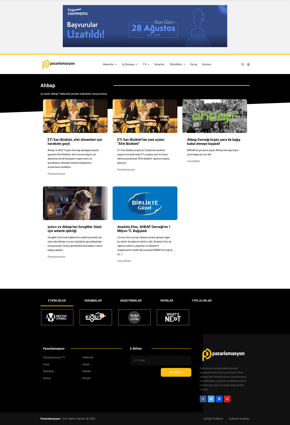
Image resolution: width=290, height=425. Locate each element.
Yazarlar (159, 64)
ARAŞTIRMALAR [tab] (131, 300)
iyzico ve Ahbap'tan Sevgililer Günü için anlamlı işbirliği (74, 229)
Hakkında (87, 357)
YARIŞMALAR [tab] (93, 300)
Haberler (109, 64)
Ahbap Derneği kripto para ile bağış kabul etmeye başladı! (213, 142)
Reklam (86, 371)
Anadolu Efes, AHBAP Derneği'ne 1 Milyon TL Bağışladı (144, 229)
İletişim (86, 378)
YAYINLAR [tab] (166, 300)
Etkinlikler (176, 64)
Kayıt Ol (177, 372)
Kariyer (206, 64)
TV (145, 64)
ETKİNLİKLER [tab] (57, 300)
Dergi (193, 64)
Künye (86, 364)
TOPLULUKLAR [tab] (202, 300)
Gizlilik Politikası (213, 418)
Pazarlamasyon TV (54, 357)
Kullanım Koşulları (239, 418)
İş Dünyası (128, 64)
